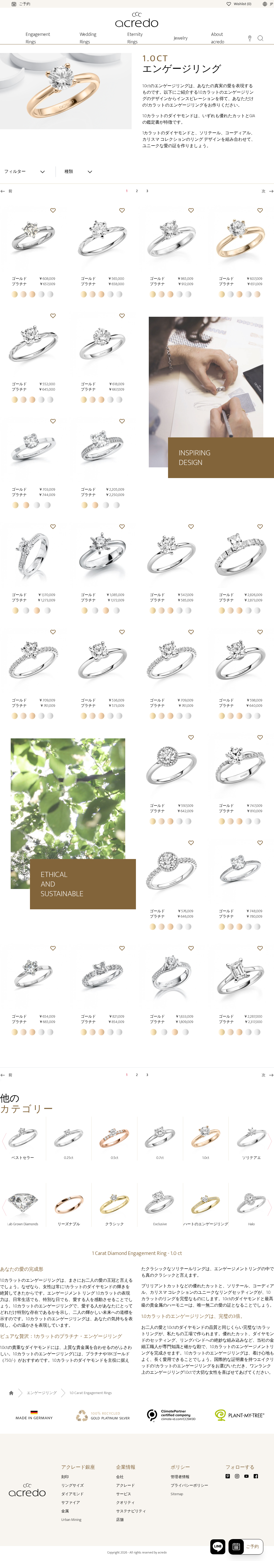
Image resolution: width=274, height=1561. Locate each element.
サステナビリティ (131, 1511)
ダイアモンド (72, 1494)
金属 (65, 1511)
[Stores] (249, 37)
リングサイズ (72, 1485)
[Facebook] (256, 1476)
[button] (53, 210)
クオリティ (125, 1502)
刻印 (65, 1477)
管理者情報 (180, 1477)
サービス (123, 1494)
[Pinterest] (230, 1476)
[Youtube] (248, 1476)
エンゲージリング (42, 1393)
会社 (120, 1477)
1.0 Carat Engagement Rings (91, 1393)
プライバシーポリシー (189, 1485)
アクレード (125, 1485)
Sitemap (177, 1494)
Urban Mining (71, 1520)
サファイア (70, 1502)
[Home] (136, 19)
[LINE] (217, 1546)
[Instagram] (239, 1476)
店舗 (120, 1520)
